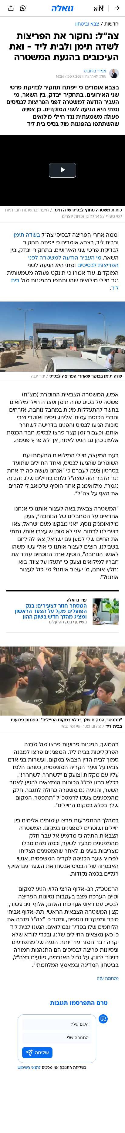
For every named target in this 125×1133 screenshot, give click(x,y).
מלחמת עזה (108, 979)
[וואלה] (62, 8)
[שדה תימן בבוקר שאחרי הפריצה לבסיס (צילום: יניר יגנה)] (62, 342)
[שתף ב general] (11, 8)
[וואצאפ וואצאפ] (23, 8)
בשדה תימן (27, 235)
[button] (98, 8)
